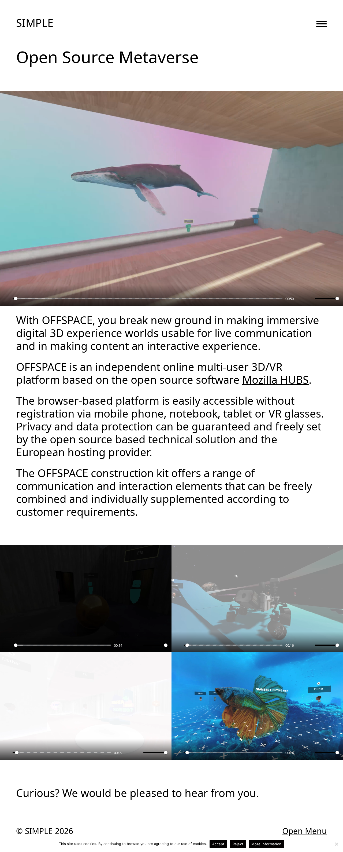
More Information (266, 844)
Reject (238, 844)
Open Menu (304, 831)
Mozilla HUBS (275, 379)
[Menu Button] (321, 24)
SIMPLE (34, 22)
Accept (218, 844)
